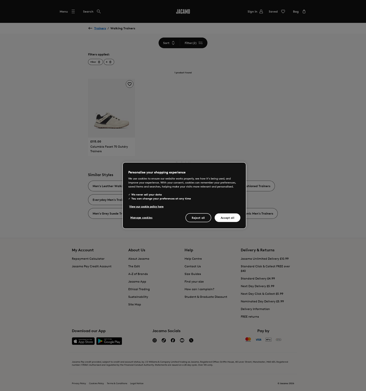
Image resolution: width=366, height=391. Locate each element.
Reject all (198, 217)
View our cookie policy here (146, 206)
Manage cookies (141, 217)
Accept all (227, 217)
